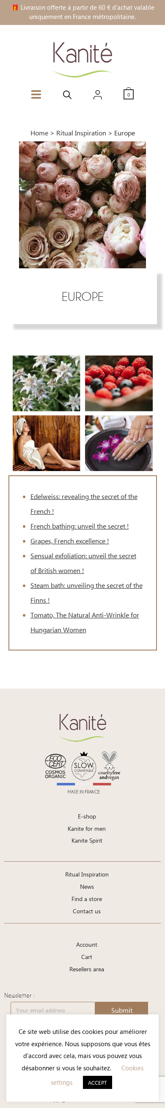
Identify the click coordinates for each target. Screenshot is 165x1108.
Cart (86, 957)
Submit (121, 1010)
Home (39, 132)
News (87, 886)
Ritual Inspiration (81, 132)
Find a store (87, 899)
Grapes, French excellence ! (69, 540)
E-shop (87, 816)
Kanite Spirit (87, 840)
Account (86, 944)
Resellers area (86, 969)
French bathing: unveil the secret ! (79, 525)
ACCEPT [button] (97, 1082)
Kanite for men (87, 828)
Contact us (87, 911)
